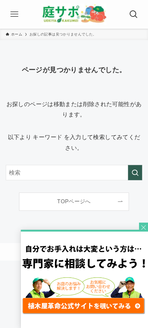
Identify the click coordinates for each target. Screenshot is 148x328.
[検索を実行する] (135, 172)
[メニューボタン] (14, 14)
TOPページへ (74, 201)
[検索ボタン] (133, 14)
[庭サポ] (74, 14)
